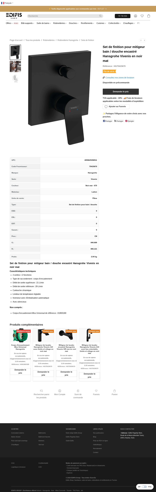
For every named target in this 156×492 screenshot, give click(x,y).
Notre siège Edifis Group (74, 433)
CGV (40, 467)
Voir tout (41, 444)
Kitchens (41, 441)
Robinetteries (59, 23)
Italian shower (15, 437)
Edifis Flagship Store (72, 437)
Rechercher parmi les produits (41, 396)
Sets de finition (87, 40)
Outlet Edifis (70, 441)
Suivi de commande (78, 396)
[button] (14, 16)
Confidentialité (43, 463)
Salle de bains (43, 23)
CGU (13, 463)
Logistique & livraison (18, 467)
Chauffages (128, 23)
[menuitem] (141, 40)
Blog (94, 437)
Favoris (96, 394)
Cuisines (101, 23)
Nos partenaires (98, 433)
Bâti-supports (27, 23)
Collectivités (114, 23)
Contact (95, 452)
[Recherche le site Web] (100, 16)
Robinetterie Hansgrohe (68, 40)
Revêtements (87, 23)
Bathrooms (42, 433)
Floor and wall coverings (19, 441)
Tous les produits (32, 40)
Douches (73, 23)
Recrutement (97, 448)
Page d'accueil (16, 40)
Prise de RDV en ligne (100, 441)
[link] (102, 8)
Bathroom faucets (44, 437)
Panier (114, 394)
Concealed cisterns (17, 433)
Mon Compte (59, 394)
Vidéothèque (97, 444)
